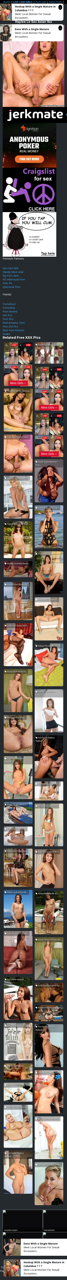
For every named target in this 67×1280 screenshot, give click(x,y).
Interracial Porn (11, 287)
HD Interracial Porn (14, 279)
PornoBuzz (9, 304)
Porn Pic (7, 283)
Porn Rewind (10, 311)
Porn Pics (8, 319)
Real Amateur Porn (14, 322)
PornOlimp (9, 307)
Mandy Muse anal (13, 272)
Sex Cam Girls (11, 268)
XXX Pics (7, 315)
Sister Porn (55, 2)
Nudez (6, 334)
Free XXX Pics (10, 326)
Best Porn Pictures (13, 330)
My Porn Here (11, 275)
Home (6, 2)
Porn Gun (40, 2)
